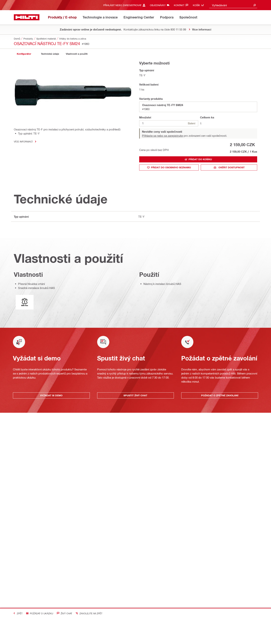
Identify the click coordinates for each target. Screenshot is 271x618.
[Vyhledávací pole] (254, 5)
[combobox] (233, 5)
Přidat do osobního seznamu (171, 167)
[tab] (24, 54)
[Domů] (26, 17)
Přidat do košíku (200, 159)
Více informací (23, 141)
